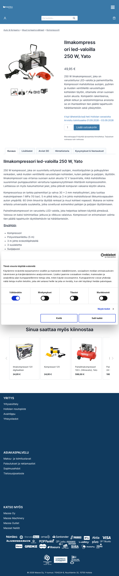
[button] (14, 92)
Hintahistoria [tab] (62, 151)
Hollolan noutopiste (14, 409)
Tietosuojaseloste (13, 473)
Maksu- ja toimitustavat (17, 458)
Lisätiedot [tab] (27, 151)
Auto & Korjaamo (11, 30)
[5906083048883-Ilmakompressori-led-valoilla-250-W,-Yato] (29, 62)
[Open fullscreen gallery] (52, 85)
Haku (75, 18)
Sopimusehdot (11, 468)
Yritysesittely (10, 404)
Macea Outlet (11, 523)
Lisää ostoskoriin (86, 127)
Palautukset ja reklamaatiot (19, 463)
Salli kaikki (97, 318)
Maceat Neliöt (11, 528)
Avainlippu (9, 413)
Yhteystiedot (10, 418)
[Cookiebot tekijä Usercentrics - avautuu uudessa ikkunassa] (103, 255)
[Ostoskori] (114, 18)
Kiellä (59, 318)
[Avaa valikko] (112, 7)
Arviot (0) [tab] (44, 151)
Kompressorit (52, 30)
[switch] (45, 298)
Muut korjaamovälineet (33, 30)
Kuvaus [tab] (11, 151)
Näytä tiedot (104, 309)
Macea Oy (9, 513)
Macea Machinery (13, 518)
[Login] (4, 18)
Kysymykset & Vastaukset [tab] (89, 151)
